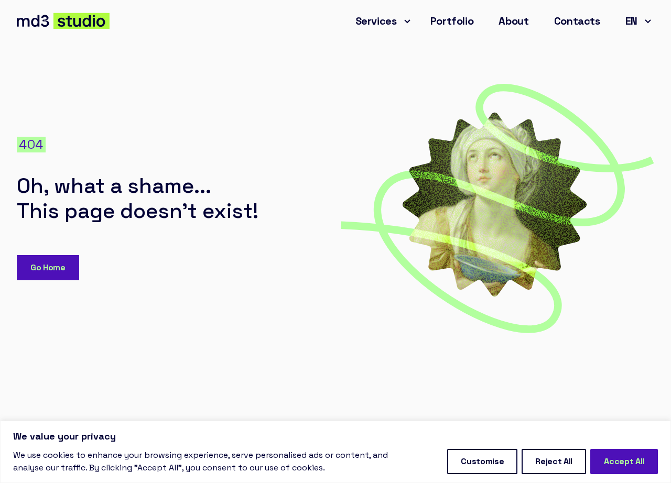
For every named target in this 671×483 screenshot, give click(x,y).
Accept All (624, 461)
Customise (482, 461)
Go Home (48, 267)
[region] (335, 452)
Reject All (553, 461)
